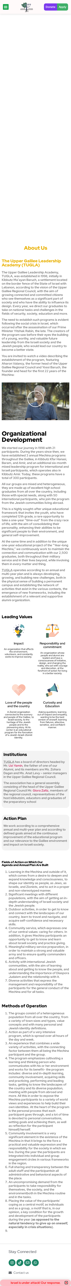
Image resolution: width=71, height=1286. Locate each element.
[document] (35, 643)
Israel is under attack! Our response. (35, 1283)
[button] (66, 1282)
